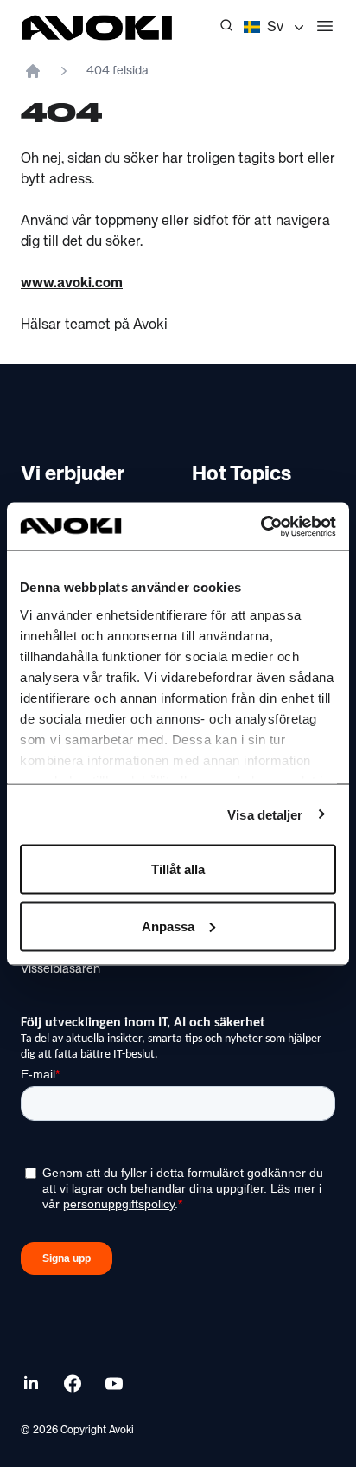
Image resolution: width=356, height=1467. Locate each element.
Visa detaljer (264, 814)
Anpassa (168, 925)
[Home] (32, 71)
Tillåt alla (178, 869)
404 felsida (117, 71)
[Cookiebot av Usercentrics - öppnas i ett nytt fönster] (260, 526)
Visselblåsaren (60, 969)
